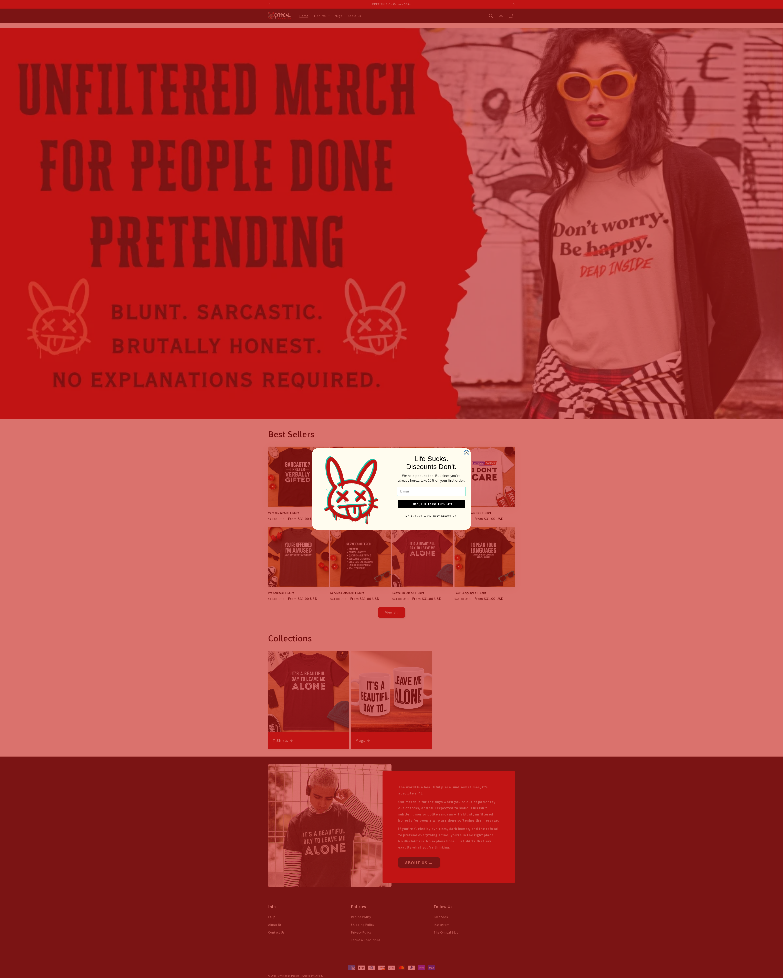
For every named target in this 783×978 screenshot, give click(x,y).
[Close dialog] (466, 452)
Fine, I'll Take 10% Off (431, 504)
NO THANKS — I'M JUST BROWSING (431, 516)
